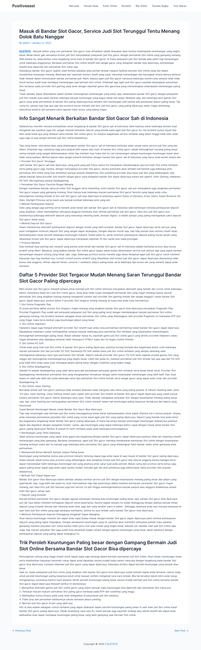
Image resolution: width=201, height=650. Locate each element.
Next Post (181, 630)
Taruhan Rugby (160, 5)
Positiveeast (23, 6)
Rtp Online (141, 5)
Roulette (126, 5)
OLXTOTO (25, 51)
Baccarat (74, 5)
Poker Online (110, 5)
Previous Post (22, 630)
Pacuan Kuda (91, 5)
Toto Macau (179, 5)
